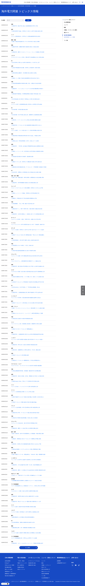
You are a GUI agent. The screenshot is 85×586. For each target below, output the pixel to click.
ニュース (66, 24)
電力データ (66, 32)
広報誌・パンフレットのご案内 (70, 29)
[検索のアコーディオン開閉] (80, 2)
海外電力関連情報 (67, 35)
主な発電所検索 (67, 22)
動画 (65, 27)
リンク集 (66, 40)
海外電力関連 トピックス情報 (69, 37)
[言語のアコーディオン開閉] (82, 2)
